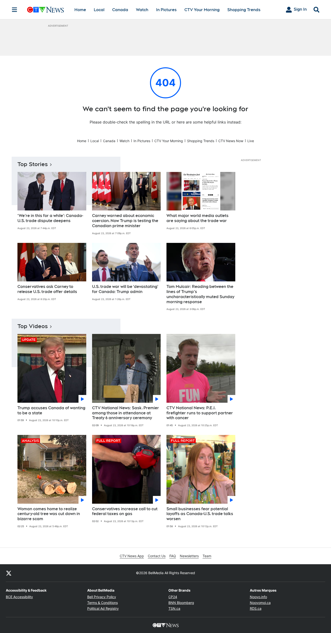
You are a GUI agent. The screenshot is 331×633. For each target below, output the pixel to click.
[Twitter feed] (9, 573)
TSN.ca (174, 608)
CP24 (172, 597)
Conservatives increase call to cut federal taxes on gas (125, 511)
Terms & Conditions (102, 603)
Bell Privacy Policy (101, 597)
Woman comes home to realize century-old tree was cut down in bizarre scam (48, 514)
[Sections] (14, 10)
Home (80, 10)
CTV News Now (230, 141)
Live (250, 141)
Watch (142, 10)
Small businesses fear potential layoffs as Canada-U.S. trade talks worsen (199, 514)
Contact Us (157, 556)
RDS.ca (255, 608)
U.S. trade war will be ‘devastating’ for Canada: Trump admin (125, 289)
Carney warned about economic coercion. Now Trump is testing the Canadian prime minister (125, 220)
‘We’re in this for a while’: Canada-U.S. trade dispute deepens (50, 218)
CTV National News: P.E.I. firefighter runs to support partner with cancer (199, 413)
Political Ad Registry (103, 608)
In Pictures (166, 10)
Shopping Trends (243, 10)
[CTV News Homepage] (45, 10)
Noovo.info (258, 597)
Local (99, 10)
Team (207, 556)
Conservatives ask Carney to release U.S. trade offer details (47, 289)
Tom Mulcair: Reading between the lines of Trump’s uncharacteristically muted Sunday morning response (200, 294)
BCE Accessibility (19, 597)
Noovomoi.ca (260, 603)
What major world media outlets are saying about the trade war (197, 218)
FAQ (172, 556)
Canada (120, 10)
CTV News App (132, 556)
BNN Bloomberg (181, 603)
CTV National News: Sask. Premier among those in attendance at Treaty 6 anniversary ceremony (125, 413)
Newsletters (189, 556)
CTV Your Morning (202, 10)
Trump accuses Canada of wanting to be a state (51, 410)
